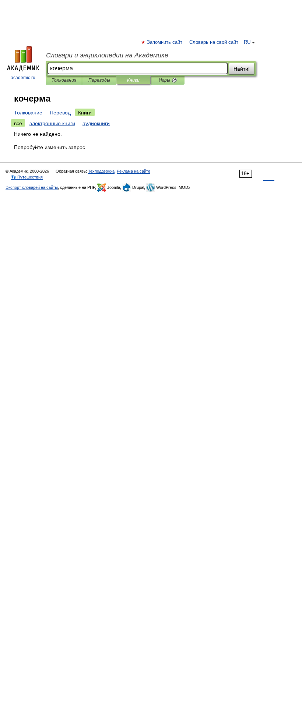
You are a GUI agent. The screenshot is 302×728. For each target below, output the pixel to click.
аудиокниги (96, 123)
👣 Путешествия (27, 177)
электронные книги (52, 123)
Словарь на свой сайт (213, 42)
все (18, 123)
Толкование (28, 113)
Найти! (241, 69)
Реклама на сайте (133, 171)
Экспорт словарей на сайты (32, 187)
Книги (133, 80)
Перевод (60, 113)
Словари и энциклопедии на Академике (107, 55)
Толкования (64, 80)
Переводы (99, 80)
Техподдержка (101, 171)
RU (247, 42)
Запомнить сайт (165, 42)
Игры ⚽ (168, 80)
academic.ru (23, 77)
